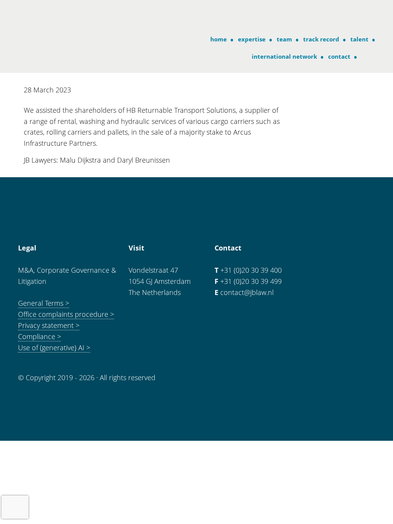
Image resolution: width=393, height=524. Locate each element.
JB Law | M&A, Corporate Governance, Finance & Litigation (49, 15)
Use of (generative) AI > (54, 347)
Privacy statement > (48, 325)
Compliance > (39, 336)
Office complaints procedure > (66, 314)
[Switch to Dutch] (367, 56)
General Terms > (43, 303)
